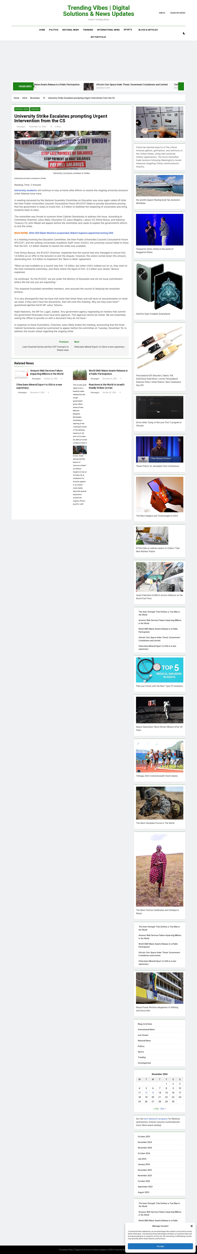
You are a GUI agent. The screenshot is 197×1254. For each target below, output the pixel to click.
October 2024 (144, 1153)
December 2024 (145, 1142)
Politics (53, 30)
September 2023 (145, 1186)
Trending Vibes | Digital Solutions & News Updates (98, 10)
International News (108, 30)
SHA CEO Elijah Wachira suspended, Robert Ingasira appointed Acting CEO (71, 233)
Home (42, 30)
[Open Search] (179, 33)
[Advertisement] (98, 61)
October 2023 (144, 1181)
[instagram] (16, 13)
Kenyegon (21, 126)
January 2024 (144, 1164)
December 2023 (145, 1170)
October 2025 (144, 1136)
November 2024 (145, 1148)
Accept (160, 1246)
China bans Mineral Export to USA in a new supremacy (155, 84)
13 (153, 1092)
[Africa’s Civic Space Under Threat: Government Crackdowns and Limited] (43, 88)
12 (146, 1092)
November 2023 (145, 1175)
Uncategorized (144, 1063)
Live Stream (143, 1035)
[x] (19, 13)
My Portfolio (98, 37)
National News (70, 30)
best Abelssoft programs (156, 1119)
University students (25, 190)
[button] (191, 1226)
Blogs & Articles (148, 30)
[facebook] (13, 13)
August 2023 (143, 1192)
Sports (128, 29)
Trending (88, 30)
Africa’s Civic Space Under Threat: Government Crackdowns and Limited (86, 84)
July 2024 (142, 1159)
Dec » (163, 1108)
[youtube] (21, 13)
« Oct (156, 1108)
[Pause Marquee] (181, 86)
